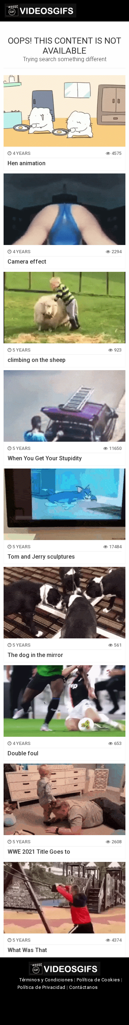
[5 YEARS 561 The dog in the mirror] (64, 602)
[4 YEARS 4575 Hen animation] (64, 111)
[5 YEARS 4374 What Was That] (64, 897)
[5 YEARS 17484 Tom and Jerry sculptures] (64, 504)
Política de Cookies (98, 979)
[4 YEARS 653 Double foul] (64, 701)
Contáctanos (83, 987)
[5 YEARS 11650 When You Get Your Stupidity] (64, 406)
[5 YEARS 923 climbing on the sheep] (64, 307)
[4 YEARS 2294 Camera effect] (64, 209)
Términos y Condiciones (46, 979)
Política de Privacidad (42, 987)
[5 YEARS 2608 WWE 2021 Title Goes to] (64, 799)
